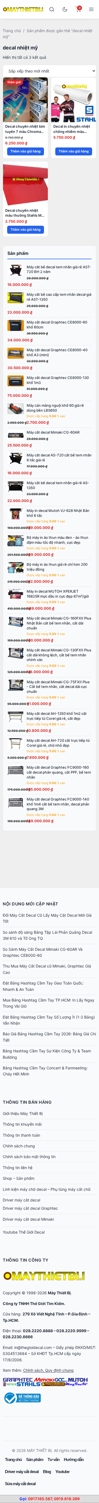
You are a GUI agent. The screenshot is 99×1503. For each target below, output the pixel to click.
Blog (47, 1471)
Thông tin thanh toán (21, 1135)
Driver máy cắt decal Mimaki (28, 1219)
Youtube (62, 1471)
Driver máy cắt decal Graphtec (30, 1208)
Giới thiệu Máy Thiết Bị (23, 1113)
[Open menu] (91, 9)
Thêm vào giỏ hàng (25, 151)
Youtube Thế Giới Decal (24, 1232)
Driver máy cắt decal (21, 1200)
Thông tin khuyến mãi (22, 1124)
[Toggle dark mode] (65, 9)
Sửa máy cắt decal (20, 1483)
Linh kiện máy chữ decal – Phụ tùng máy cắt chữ (46, 1189)
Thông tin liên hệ (17, 1167)
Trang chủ (12, 30)
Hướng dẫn (74, 1459)
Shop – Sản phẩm (18, 1178)
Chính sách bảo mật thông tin (29, 1156)
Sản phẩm (34, 1459)
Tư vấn (53, 1459)
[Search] (52, 9)
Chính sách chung (19, 1146)
